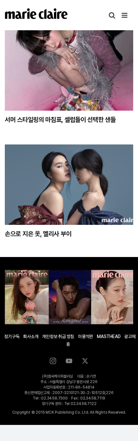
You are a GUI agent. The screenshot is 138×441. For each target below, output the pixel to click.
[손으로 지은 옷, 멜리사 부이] (69, 184)
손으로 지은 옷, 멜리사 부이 (38, 234)
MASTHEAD (108, 336)
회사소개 (30, 336)
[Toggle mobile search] (112, 15)
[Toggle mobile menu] (125, 15)
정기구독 (11, 336)
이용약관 (85, 336)
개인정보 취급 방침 (58, 336)
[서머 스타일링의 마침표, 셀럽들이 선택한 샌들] (69, 70)
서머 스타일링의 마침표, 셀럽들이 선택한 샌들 (60, 120)
